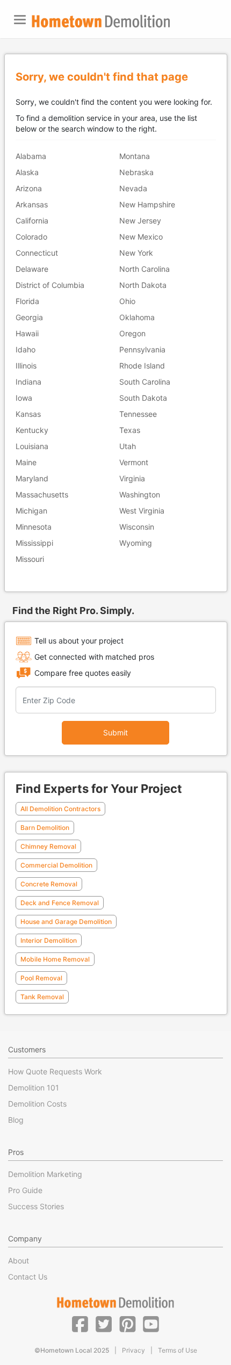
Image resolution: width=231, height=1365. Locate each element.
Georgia (29, 317)
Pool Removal (41, 978)
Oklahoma (137, 317)
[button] (80, 1324)
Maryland (32, 478)
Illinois (26, 365)
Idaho (25, 349)
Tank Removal (42, 997)
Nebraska (136, 172)
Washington (139, 494)
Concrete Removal (48, 884)
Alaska (27, 172)
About (18, 1260)
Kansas (28, 413)
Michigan (31, 510)
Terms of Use (177, 1350)
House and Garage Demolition (66, 922)
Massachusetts (42, 494)
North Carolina (144, 268)
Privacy (133, 1350)
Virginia (132, 478)
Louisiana (32, 446)
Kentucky (32, 430)
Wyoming (135, 542)
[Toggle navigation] (20, 19)
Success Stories (36, 1206)
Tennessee (138, 413)
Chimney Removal (48, 846)
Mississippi (34, 542)
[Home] (101, 21)
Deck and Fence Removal (59, 903)
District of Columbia (50, 285)
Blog (16, 1119)
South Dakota (143, 397)
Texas (129, 430)
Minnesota (34, 526)
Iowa (24, 397)
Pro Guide (25, 1190)
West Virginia (141, 510)
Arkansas (32, 204)
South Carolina (144, 381)
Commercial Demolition (56, 865)
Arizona (29, 188)
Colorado (31, 236)
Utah (127, 446)
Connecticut (37, 252)
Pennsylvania (142, 349)
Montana (134, 156)
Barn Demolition (44, 828)
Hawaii (27, 333)
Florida (27, 301)
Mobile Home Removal (55, 959)
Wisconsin (136, 526)
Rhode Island (142, 365)
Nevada (133, 188)
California (32, 220)
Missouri (30, 559)
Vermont (133, 462)
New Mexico (141, 236)
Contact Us (27, 1276)
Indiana (28, 381)
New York (136, 252)
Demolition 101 (33, 1087)
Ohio (127, 301)
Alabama (31, 156)
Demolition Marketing (45, 1174)
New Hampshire (147, 204)
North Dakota (143, 285)
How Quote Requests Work (55, 1071)
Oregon (132, 333)
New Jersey (140, 220)
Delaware (32, 268)
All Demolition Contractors (60, 809)
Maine (26, 462)
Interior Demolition (48, 940)
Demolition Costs (37, 1103)
